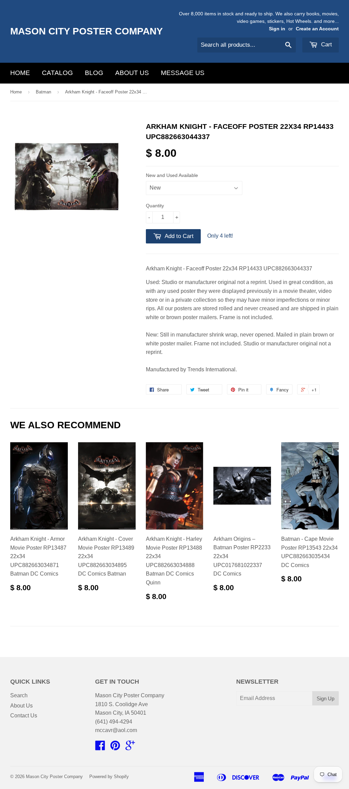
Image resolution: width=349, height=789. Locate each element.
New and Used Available (172, 175)
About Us (132, 72)
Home (20, 72)
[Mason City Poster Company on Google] (130, 747)
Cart (325, 44)
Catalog (57, 72)
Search (19, 695)
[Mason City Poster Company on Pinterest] (115, 747)
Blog (94, 72)
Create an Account (317, 28)
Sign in (277, 28)
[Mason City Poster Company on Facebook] (100, 747)
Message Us (182, 72)
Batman (43, 91)
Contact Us (23, 715)
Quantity (155, 205)
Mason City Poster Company (86, 31)
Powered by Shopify (109, 776)
